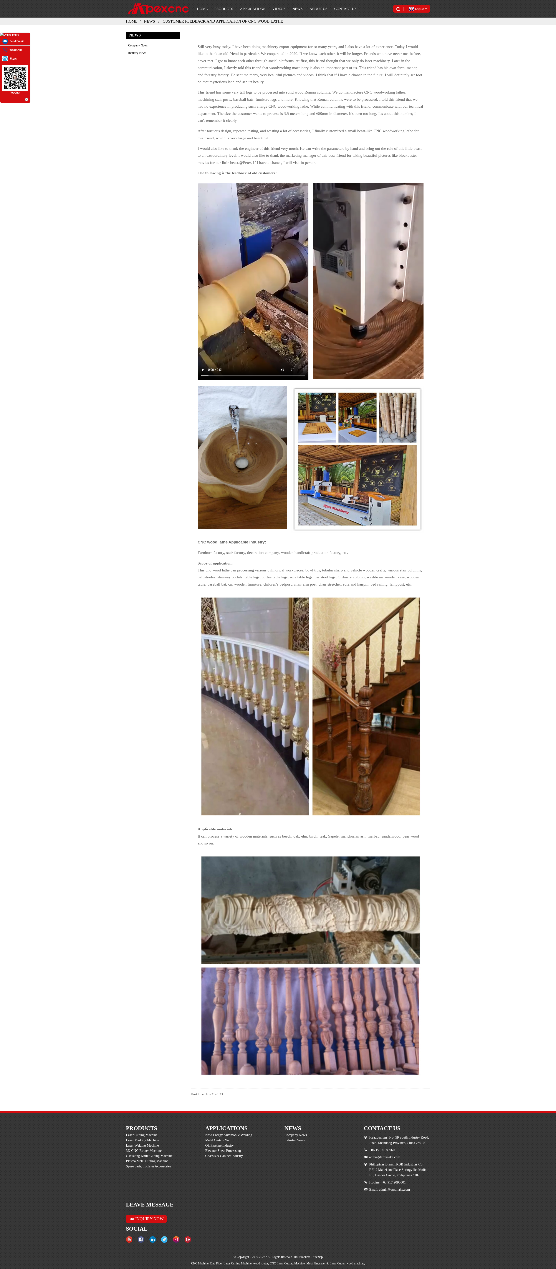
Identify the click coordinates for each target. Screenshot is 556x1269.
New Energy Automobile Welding (228, 1135)
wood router (260, 1263)
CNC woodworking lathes (384, 92)
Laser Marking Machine (142, 1140)
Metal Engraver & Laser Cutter (325, 1263)
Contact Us (345, 9)
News (297, 9)
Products (223, 9)
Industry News (137, 52)
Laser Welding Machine (142, 1145)
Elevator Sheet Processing (223, 1150)
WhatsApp (16, 49)
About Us (318, 9)
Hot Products (302, 1257)
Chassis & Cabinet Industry (224, 1156)
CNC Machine (199, 1263)
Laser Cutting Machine (141, 1135)
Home (202, 9)
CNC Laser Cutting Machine (287, 1263)
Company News (137, 45)
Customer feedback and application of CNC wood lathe (223, 21)
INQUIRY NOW (149, 1218)
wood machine (355, 1263)
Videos (278, 9)
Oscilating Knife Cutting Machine (149, 1156)
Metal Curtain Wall (218, 1140)
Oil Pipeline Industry (219, 1145)
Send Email (16, 41)
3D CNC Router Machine (144, 1150)
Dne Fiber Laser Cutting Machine (231, 1263)
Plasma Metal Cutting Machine (147, 1161)
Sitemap (318, 1257)
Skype (13, 58)
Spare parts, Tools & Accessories (148, 1166)
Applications (252, 9)
